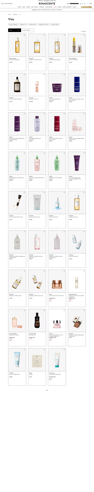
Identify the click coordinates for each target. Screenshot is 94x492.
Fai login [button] (34, 9)
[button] (80, 3)
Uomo (23, 7)
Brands (59, 7)
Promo (55, 7)
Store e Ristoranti (67, 7)
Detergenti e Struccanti (43, 24)
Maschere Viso (23, 24)
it (91, 3)
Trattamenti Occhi (32, 24)
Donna (19, 7)
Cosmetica (41, 7)
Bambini (28, 7)
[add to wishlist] (24, 35)
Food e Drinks (49, 7)
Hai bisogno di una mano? (86, 7)
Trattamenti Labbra (55, 24)
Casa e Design (34, 7)
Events (74, 7)
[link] (38, 390)
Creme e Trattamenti (13, 24)
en (90, 3)
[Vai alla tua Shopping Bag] (84, 3)
